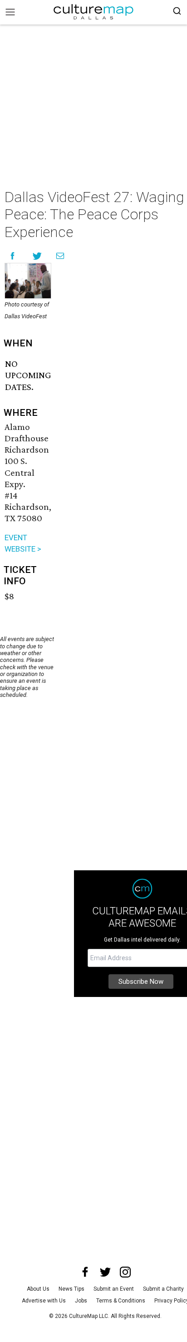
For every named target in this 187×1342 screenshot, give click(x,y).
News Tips (71, 1289)
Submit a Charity (163, 1289)
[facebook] (85, 1272)
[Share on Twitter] (37, 256)
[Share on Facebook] (12, 256)
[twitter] (105, 1272)
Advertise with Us (44, 1301)
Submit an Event (114, 1289)
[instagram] (125, 1272)
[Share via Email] (60, 255)
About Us (38, 1289)
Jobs (81, 1301)
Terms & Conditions (120, 1301)
